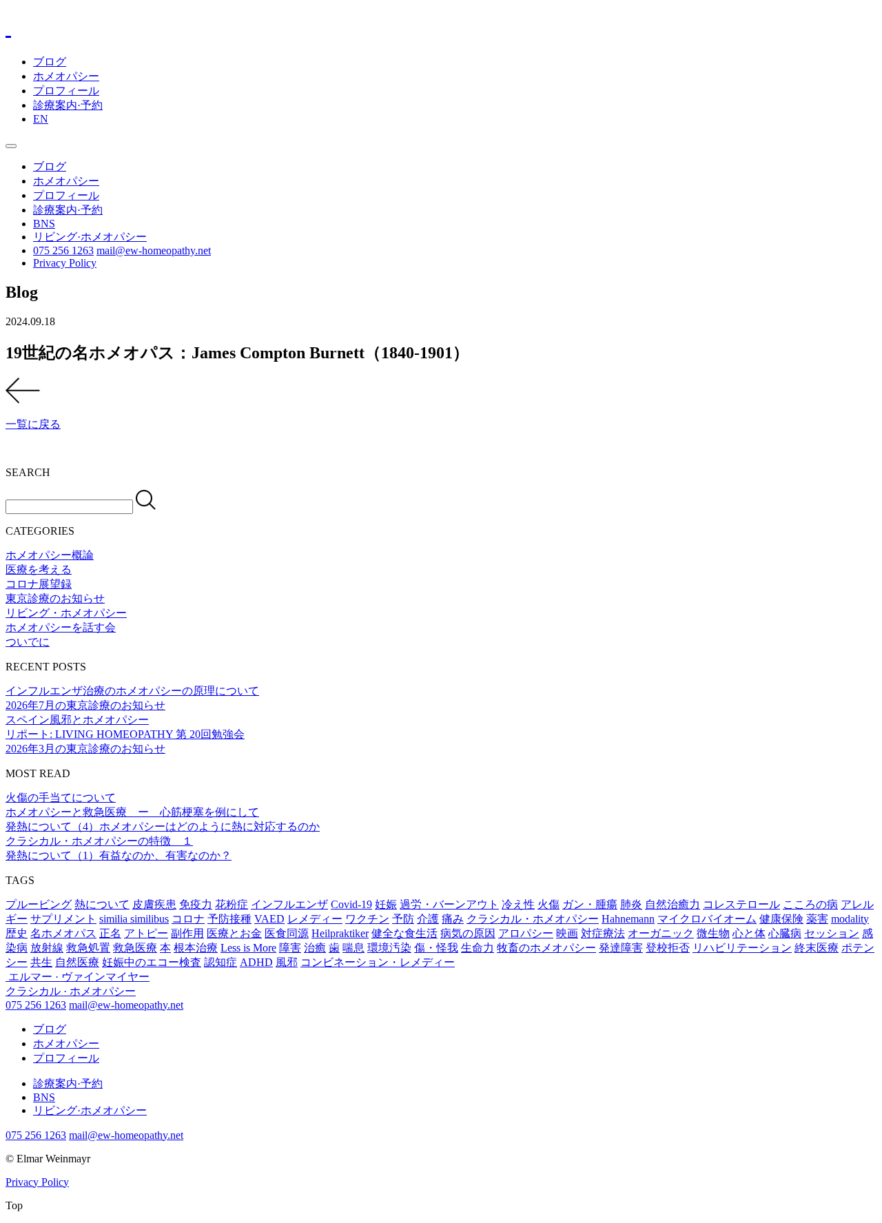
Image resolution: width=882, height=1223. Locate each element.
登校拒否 (668, 948)
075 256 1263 (63, 250)
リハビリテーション (742, 948)
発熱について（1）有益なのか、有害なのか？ (119, 855)
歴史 (17, 933)
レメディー (314, 919)
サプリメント (63, 919)
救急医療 (135, 948)
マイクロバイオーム (707, 919)
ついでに (28, 642)
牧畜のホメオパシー (546, 948)
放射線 (46, 948)
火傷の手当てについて (61, 797)
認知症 (220, 962)
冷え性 (518, 904)
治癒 (315, 948)
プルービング (39, 904)
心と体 (749, 933)
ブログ (49, 62)
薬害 (817, 919)
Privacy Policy (64, 263)
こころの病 (810, 904)
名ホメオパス (63, 933)
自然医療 (77, 962)
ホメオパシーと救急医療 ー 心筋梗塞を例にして (132, 812)
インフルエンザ (289, 904)
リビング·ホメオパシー (90, 237)
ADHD (256, 962)
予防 (403, 919)
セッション (831, 933)
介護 (428, 919)
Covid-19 (351, 904)
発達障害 (621, 948)
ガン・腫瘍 (589, 904)
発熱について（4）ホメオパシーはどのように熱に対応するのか (163, 826)
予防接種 (229, 919)
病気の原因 (467, 933)
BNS (44, 223)
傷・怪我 (436, 948)
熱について (102, 904)
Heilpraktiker (340, 933)
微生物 (713, 933)
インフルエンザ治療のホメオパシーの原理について (132, 691)
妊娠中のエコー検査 (151, 962)
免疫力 (195, 904)
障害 (290, 948)
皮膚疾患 (154, 904)
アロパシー (525, 933)
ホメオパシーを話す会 (61, 627)
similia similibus (134, 919)
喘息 (353, 948)
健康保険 (781, 919)
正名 (110, 933)
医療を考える (39, 569)
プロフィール (66, 90)
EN (40, 119)
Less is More (248, 948)
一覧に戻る (33, 424)
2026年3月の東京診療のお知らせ (85, 748)
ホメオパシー (66, 76)
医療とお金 (234, 933)
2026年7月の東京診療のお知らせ (85, 705)
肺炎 (631, 904)
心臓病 (784, 933)
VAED (269, 919)
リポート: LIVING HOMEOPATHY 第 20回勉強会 (125, 734)
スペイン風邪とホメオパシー (77, 720)
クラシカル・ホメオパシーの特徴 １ (99, 841)
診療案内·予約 (68, 105)
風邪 (287, 962)
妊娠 (386, 904)
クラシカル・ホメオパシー (532, 919)
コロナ (188, 919)
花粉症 (231, 904)
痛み (453, 919)
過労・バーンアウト (449, 904)
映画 (567, 933)
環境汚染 (389, 948)
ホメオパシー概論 (50, 555)
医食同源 (287, 933)
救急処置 (88, 948)
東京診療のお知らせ (55, 598)
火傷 (548, 904)
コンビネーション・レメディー (377, 962)
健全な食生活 (404, 933)
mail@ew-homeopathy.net (153, 250)
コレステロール (741, 904)
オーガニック (661, 933)
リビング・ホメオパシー (66, 613)
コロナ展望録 (39, 584)
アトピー (146, 933)
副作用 (187, 933)
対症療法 (603, 933)
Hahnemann (628, 919)
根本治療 (196, 948)
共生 (41, 962)
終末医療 (816, 948)
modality (850, 919)
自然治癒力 (672, 904)
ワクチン (367, 919)
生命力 (477, 948)
